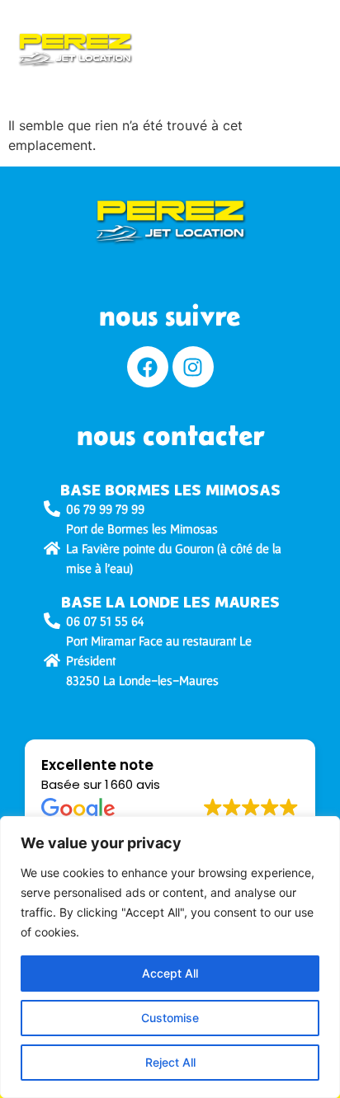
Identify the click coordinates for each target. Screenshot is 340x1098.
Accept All (170, 973)
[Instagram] (193, 366)
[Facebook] (147, 366)
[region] (170, 957)
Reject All (170, 1062)
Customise (170, 1018)
